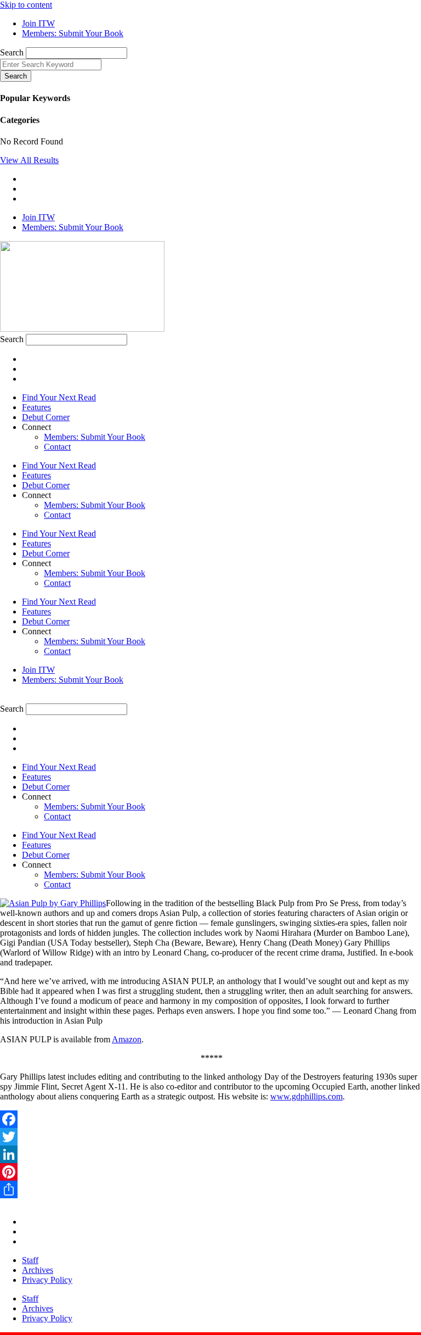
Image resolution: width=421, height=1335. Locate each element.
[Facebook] (210, 1119)
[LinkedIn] (210, 1154)
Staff (30, 1260)
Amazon (126, 1039)
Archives (37, 1270)
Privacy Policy (47, 1279)
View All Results (29, 160)
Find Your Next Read (59, 397)
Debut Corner (46, 417)
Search (12, 52)
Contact (57, 446)
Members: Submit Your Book (94, 437)
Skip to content (26, 4)
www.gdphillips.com (306, 1096)
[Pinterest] (210, 1172)
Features (36, 407)
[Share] (210, 1189)
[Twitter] (210, 1137)
